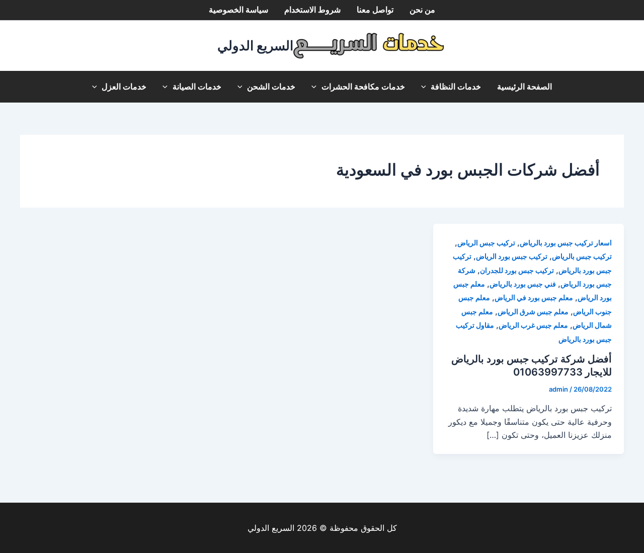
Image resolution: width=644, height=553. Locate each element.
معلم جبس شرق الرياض (533, 311)
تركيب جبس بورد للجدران (517, 270)
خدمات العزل (124, 86)
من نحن (422, 10)
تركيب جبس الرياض (486, 242)
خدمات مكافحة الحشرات (363, 86)
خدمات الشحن (271, 86)
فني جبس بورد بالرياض (523, 284)
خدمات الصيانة (197, 86)
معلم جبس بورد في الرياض (534, 297)
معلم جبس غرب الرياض (533, 325)
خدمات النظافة (456, 86)
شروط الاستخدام (312, 10)
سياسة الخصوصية (238, 10)
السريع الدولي (255, 45)
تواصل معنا (375, 10)
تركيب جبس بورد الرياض (511, 256)
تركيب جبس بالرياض (582, 256)
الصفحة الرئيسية (524, 86)
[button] (426, 86)
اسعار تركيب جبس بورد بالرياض (566, 242)
